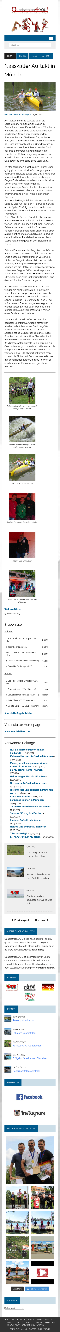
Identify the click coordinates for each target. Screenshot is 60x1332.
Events (31, 1320)
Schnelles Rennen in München (27, 799)
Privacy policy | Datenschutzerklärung (25, 1325)
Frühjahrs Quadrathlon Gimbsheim (30, 1058)
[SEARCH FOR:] (30, 44)
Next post (40, 920)
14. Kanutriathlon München (25, 836)
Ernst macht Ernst (20, 796)
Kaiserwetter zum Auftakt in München (31, 756)
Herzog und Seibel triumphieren (28, 826)
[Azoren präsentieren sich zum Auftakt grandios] (15, 874)
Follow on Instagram (38, 1289)
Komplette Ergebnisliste (18, 713)
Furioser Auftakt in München (26, 820)
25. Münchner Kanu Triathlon (26, 769)
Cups (39, 1320)
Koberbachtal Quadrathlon (26, 1071)
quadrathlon (30, 1138)
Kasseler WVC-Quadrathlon (27, 1045)
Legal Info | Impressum (44, 1322)
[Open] (30, 1160)
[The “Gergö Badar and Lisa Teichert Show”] (15, 853)
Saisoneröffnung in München (26, 813)
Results (48, 1320)
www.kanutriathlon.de (17, 731)
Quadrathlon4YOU (22, 115)
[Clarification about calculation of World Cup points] (15, 896)
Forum (10, 1322)
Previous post (21, 920)
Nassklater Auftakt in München (27, 783)
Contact (28, 1322)
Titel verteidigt (18, 833)
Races (22, 56)
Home (6, 1320)
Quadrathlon (18, 1320)
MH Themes (45, 1329)
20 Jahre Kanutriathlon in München (30, 806)
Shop (18, 1322)
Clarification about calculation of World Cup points (39, 900)
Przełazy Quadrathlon (24, 1020)
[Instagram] (50, 1180)
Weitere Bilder (12, 609)
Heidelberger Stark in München (27, 776)
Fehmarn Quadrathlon (24, 1033)
